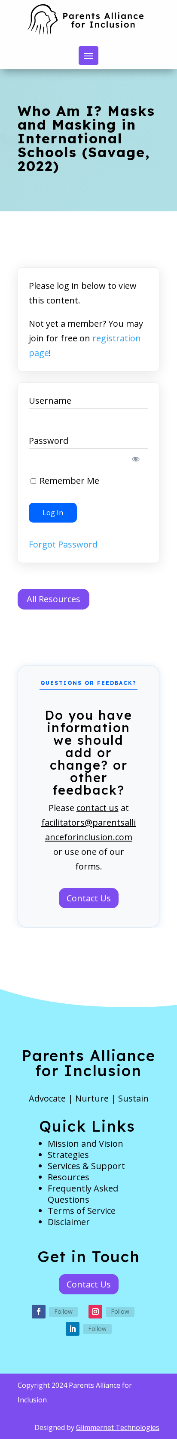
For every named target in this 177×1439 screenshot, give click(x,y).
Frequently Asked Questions (83, 1193)
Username (50, 400)
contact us (97, 808)
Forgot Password (63, 544)
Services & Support (86, 1166)
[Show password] (135, 458)
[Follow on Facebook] (39, 1311)
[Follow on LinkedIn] (72, 1329)
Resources (68, 1177)
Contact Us (89, 898)
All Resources (53, 599)
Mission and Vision (85, 1143)
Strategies (68, 1154)
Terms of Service (82, 1210)
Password (48, 440)
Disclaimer (69, 1222)
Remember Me (68, 480)
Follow (63, 1311)
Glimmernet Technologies (117, 1427)
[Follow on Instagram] (95, 1311)
